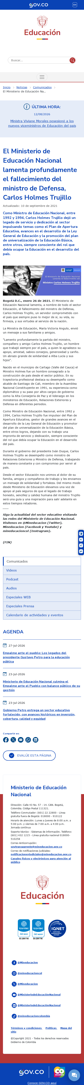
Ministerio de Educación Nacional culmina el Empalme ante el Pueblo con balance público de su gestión (41, 686)
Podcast (12, 579)
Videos (11, 570)
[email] (21, 739)
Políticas (51, 1028)
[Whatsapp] (28, 739)
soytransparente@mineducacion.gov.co (36, 846)
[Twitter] (13, 739)
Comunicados (42, 87)
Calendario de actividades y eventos (34, 615)
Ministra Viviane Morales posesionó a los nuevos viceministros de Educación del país (42, 123)
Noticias (21, 87)
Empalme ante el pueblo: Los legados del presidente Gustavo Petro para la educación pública (36, 657)
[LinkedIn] (35, 739)
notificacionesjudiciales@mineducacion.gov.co (41, 854)
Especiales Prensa (20, 606)
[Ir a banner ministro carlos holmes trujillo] (42, 280)
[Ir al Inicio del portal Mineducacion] (42, 890)
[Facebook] (6, 739)
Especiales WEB (18, 597)
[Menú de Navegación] (42, 77)
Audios (11, 588)
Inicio (7, 87)
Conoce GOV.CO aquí (42, 1083)
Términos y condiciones (26, 1028)
